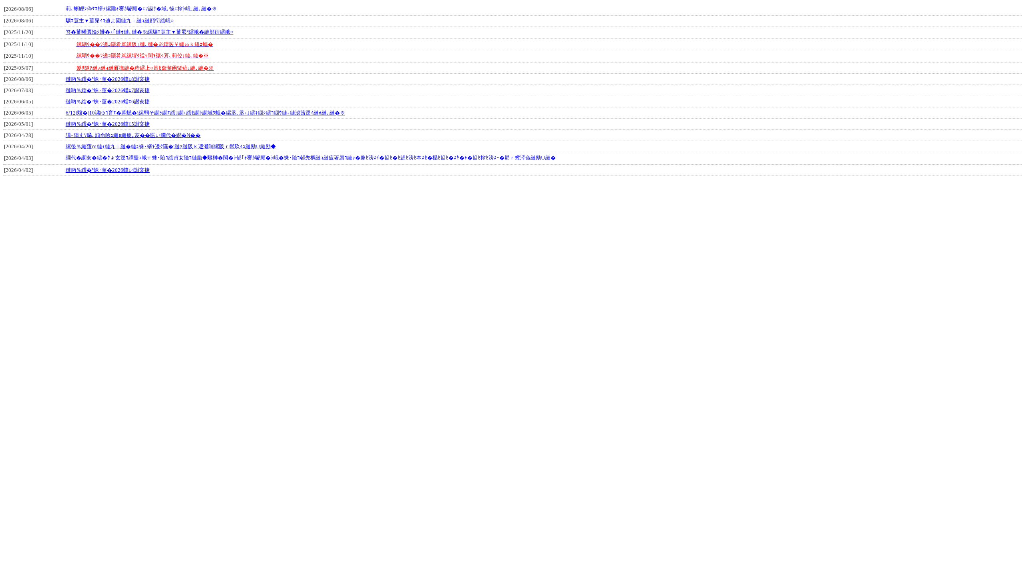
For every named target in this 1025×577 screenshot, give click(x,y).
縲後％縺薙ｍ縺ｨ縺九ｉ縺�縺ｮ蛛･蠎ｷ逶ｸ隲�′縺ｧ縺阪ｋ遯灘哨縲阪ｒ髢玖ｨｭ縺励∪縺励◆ (171, 146)
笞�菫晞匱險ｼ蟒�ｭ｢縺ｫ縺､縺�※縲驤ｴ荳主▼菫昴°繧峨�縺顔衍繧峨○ (149, 32)
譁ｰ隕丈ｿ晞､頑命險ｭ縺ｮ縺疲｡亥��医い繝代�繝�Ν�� (133, 135)
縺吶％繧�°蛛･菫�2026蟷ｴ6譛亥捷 (108, 102)
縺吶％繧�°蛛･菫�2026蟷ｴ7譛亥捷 (108, 90)
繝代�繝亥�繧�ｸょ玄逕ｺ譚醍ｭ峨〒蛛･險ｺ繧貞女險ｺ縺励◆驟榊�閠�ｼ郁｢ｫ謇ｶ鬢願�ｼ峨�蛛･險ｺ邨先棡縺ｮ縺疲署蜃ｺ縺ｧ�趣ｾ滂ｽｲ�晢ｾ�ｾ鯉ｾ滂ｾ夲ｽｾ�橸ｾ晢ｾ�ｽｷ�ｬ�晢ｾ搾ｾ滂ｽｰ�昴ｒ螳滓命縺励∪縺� (311, 158)
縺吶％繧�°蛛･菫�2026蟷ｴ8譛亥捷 (108, 79)
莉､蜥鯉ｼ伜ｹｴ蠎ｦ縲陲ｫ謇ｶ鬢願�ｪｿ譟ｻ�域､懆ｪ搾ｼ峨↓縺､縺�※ (141, 9)
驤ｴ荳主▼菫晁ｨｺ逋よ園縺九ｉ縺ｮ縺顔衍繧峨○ (120, 21)
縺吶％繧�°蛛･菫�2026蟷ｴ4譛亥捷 (108, 170)
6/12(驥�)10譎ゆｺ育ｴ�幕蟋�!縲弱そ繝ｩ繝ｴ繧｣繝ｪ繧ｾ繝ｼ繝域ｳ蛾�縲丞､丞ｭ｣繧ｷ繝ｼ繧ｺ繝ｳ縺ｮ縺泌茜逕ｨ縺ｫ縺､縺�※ (205, 113)
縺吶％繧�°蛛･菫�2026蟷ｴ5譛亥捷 (108, 124)
